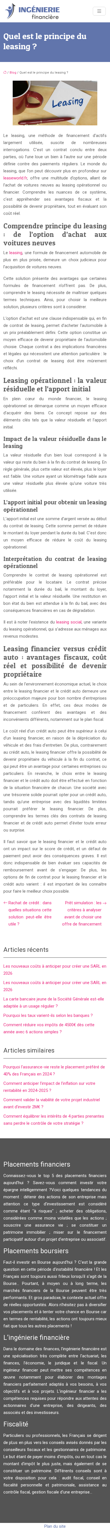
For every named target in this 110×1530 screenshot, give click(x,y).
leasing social (69, 622)
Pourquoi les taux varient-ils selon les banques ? (48, 1015)
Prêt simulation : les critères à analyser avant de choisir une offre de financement (82, 913)
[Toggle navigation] (99, 11)
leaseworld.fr (15, 178)
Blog (13, 72)
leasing (15, 252)
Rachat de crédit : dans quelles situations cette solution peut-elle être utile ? (30, 913)
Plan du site (55, 1526)
